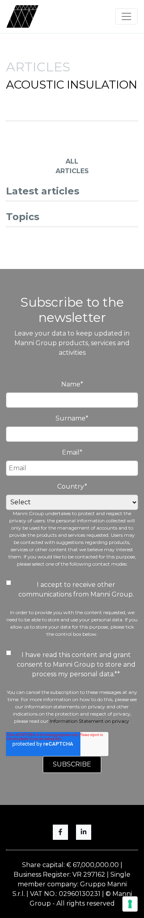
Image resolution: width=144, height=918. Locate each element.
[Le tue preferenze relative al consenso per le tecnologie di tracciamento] (130, 904)
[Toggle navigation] (126, 16)
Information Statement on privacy (89, 721)
